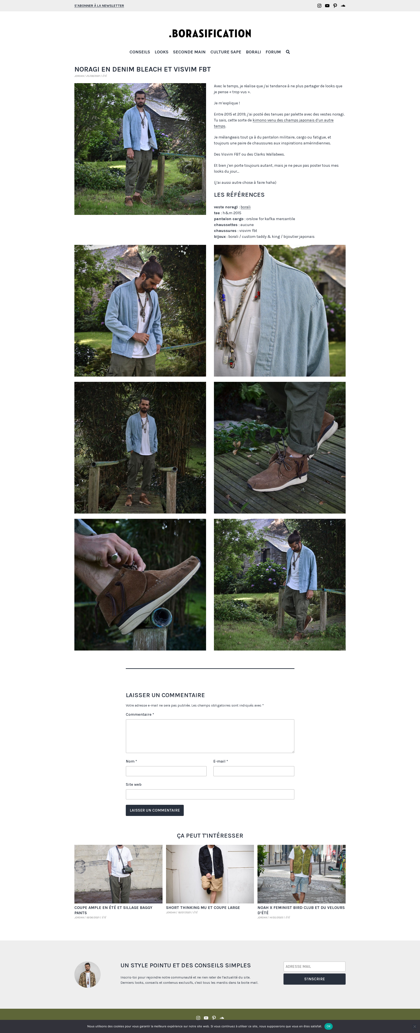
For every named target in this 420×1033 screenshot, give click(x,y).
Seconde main (189, 51)
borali (246, 207)
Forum (273, 51)
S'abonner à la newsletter (99, 6)
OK (329, 1026)
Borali (253, 51)
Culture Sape (225, 51)
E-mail (220, 761)
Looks (161, 51)
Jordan (79, 75)
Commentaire (140, 714)
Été (104, 75)
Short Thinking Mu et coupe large (203, 907)
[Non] (414, 1026)
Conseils (140, 51)
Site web (134, 784)
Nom (131, 761)
